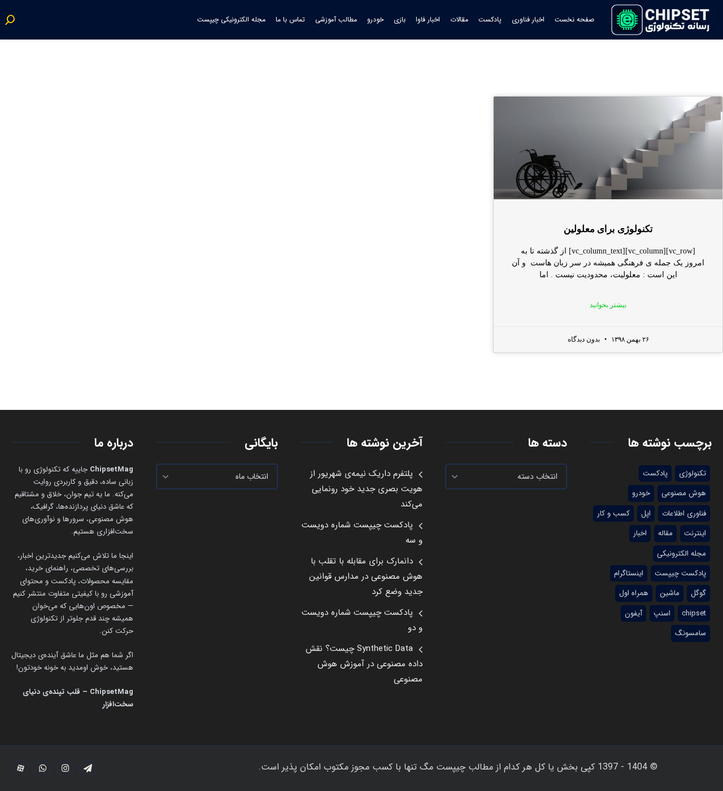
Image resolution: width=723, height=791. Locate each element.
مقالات (459, 19)
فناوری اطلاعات (684, 513)
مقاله (665, 533)
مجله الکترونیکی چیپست (231, 19)
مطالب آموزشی (336, 19)
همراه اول (633, 593)
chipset (694, 613)
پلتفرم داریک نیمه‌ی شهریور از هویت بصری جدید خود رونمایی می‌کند (366, 489)
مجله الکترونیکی (681, 554)
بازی (400, 19)
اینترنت (695, 533)
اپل (646, 513)
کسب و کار (613, 513)
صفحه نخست (574, 19)
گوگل (698, 593)
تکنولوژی (692, 473)
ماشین (670, 593)
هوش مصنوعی (683, 493)
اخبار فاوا (428, 19)
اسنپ (662, 613)
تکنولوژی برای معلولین (608, 229)
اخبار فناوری (528, 19)
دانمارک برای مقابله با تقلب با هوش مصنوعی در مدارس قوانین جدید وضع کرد (366, 576)
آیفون (633, 613)
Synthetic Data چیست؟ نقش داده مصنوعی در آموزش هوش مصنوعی (364, 664)
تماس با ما (290, 19)
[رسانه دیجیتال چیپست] (661, 20)
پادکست (490, 19)
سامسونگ (690, 633)
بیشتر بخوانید (608, 305)
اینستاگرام (628, 573)
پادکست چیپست (680, 573)
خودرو (375, 19)
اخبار (640, 533)
